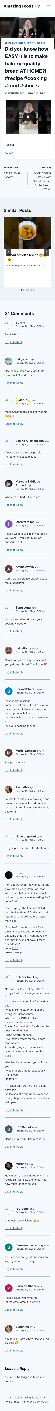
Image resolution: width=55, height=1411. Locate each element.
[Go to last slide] (8, 252)
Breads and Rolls (15, 43)
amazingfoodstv (16, 93)
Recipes (41, 43)
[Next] (46, 252)
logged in (26, 1377)
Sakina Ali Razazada (30, 441)
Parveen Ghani (26, 1286)
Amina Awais (25, 567)
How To (31, 43)
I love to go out (26, 836)
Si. (17, 322)
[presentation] (27, 233)
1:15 (14, 920)
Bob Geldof (23, 1127)
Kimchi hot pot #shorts (12, 172)
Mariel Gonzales (27, 751)
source (9, 153)
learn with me (25, 522)
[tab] (21, 290)
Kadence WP (41, 1401)
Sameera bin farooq (29, 1245)
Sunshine (22, 1327)
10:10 (15, 948)
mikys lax (22, 359)
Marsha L (22, 1164)
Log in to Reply (14, 342)
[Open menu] (48, 6)
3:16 (14, 901)
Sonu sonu (23, 607)
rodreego (22, 1208)
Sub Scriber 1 (25, 977)
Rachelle (22, 787)
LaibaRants (23, 648)
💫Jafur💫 (23, 400)
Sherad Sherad (26, 689)
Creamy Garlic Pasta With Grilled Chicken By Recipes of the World (42, 178)
